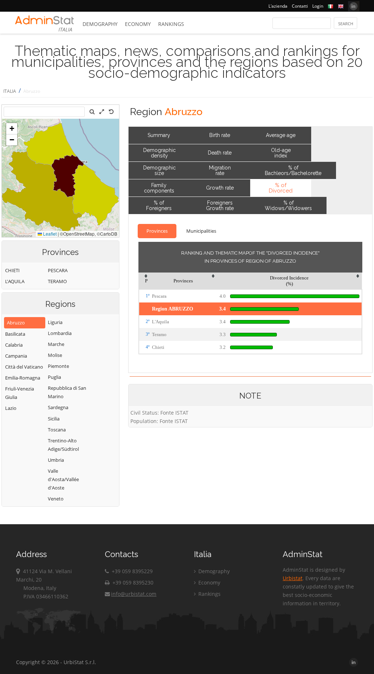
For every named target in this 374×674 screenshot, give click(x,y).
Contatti (300, 6)
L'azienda (277, 6)
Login (317, 6)
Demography (100, 23)
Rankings (171, 23)
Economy (138, 23)
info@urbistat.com (133, 593)
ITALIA (9, 91)
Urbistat (292, 578)
